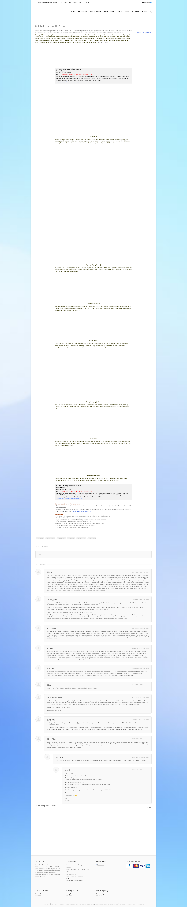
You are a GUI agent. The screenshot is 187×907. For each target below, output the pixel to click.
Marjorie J (51, 572)
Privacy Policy (70, 894)
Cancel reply (148, 807)
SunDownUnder (54, 697)
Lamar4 (50, 668)
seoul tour (71, 538)
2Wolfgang (52, 599)
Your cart (147, 3)
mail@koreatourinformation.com (81, 511)
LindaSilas (51, 739)
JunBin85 (51, 719)
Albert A (51, 648)
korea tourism (51, 538)
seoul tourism (81, 538)
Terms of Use (39, 894)
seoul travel (93, 538)
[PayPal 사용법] (138, 867)
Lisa (49, 685)
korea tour (40, 538)
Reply (147, 572)
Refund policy (100, 894)
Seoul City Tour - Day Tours (144, 32)
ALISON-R (51, 628)
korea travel (62, 538)
